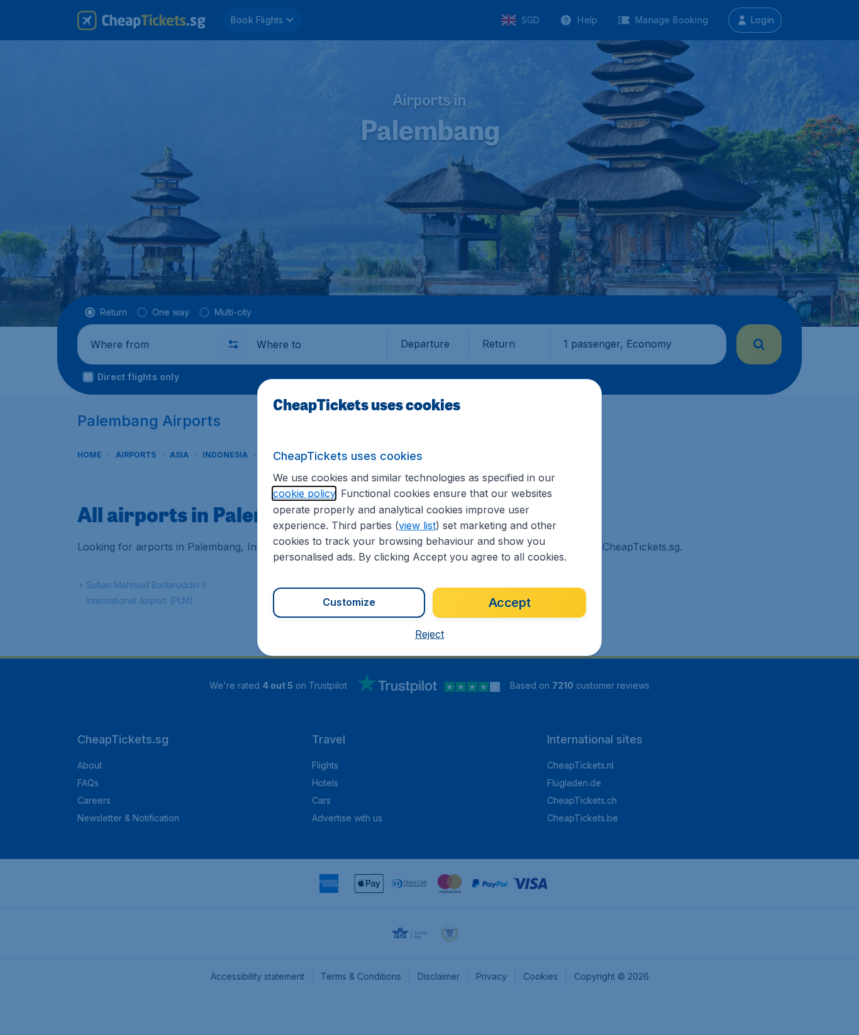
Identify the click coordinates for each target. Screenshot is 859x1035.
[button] (429, 634)
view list (417, 525)
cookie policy (304, 493)
